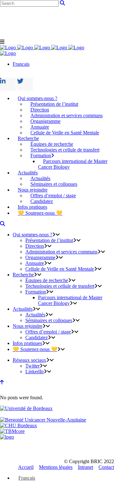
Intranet (85, 467)
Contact (106, 467)
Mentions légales (56, 467)
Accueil (26, 467)
